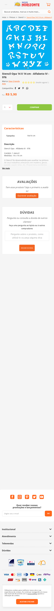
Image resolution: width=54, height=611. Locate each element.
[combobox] (27, 11)
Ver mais (6, 168)
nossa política (32, 594)
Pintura (12, 17)
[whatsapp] (27, 88)
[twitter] (19, 88)
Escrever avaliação (27, 195)
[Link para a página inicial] (4, 17)
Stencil (20, 17)
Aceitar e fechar (27, 602)
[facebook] (15, 88)
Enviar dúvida (27, 248)
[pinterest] (23, 88)
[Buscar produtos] (49, 11)
